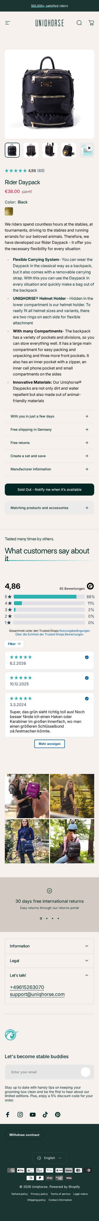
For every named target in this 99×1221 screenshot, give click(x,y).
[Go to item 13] (31, 150)
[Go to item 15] (68, 150)
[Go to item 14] (49, 150)
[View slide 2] (47, 918)
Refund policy (20, 1194)
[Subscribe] (85, 1072)
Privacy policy (39, 1194)
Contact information (60, 1200)
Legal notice (80, 1194)
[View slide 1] (41, 918)
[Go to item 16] (87, 150)
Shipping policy (36, 1200)
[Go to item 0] (12, 150)
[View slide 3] (52, 918)
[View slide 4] (58, 918)
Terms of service (60, 1194)
